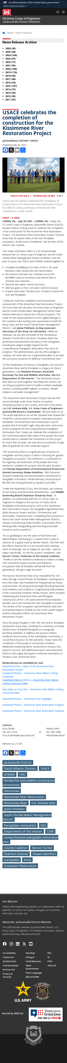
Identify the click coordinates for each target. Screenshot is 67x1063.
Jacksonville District (18, 762)
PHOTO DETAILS (20, 195)
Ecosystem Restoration (20, 866)
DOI (43, 825)
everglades (11, 860)
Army (27, 860)
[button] (15, 5)
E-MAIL (16, 217)
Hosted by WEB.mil (12, 1013)
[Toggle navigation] (62, 12)
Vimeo (27, 679)
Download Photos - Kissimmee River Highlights (27, 698)
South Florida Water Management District (27, 817)
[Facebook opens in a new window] (5, 944)
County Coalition (15, 848)
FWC (22, 774)
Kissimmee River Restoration (24, 797)
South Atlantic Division (20, 768)
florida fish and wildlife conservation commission (28, 783)
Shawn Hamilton (44, 854)
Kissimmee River (15, 803)
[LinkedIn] (17, 944)
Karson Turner (42, 848)
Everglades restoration (20, 825)
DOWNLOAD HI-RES (44, 195)
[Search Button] (56, 12)
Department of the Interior (23, 831)
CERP (50, 831)
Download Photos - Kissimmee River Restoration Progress (33, 704)
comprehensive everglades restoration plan (30, 839)
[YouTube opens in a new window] (31, 944)
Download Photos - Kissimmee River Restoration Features (33, 710)
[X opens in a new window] (24, 944)
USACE (45, 768)
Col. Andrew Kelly (43, 803)
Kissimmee (11, 791)
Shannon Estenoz (16, 854)
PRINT (5, 217)
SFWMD (9, 774)
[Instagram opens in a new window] (11, 944)
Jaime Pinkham (14, 809)
